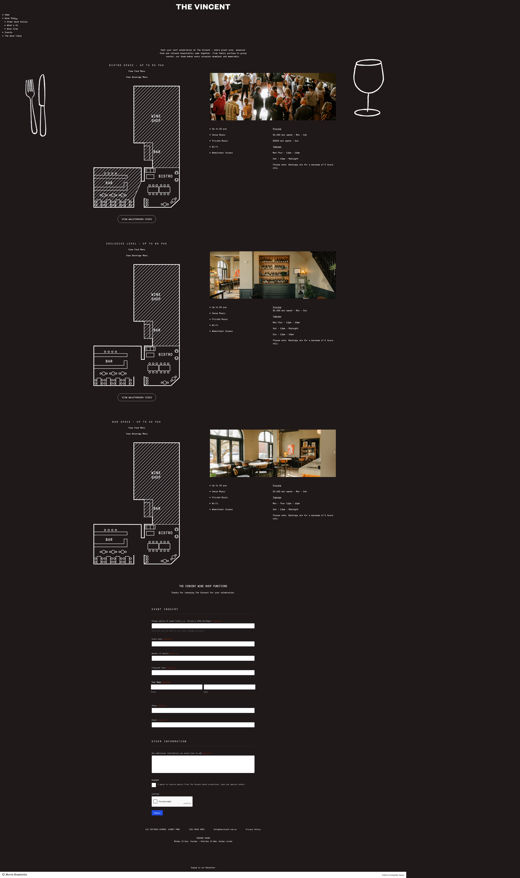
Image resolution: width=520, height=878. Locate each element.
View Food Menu (136, 71)
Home (7, 14)
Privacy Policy (253, 829)
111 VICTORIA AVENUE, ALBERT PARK (162, 829)
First (153, 692)
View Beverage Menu (137, 77)
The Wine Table (13, 35)
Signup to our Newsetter (203, 867)
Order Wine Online (17, 21)
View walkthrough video (137, 219)
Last (206, 692)
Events (8, 32)
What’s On (12, 25)
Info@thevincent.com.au (225, 829)
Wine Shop (10, 18)
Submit (157, 813)
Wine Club (12, 28)
